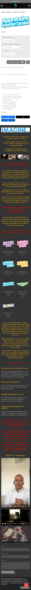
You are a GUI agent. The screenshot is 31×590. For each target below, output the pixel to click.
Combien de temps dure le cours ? (12, 394)
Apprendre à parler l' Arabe (8, 292)
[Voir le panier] (29, 6)
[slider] (7, 506)
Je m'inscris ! (4, 112)
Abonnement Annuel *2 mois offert (11, 44)
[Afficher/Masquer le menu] (1, 6)
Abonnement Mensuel (8, 37)
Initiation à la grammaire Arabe (22, 272)
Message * (3, 560)
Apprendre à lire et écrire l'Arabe (8, 252)
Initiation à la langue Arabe (23, 252)
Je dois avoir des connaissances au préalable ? (12, 407)
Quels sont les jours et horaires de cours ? (15, 368)
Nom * (2, 546)
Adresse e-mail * (5, 553)
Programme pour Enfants (8, 314)
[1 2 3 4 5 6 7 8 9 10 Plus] (3, 62)
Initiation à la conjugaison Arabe (8, 272)
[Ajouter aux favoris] (28, 62)
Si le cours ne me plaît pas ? (10, 382)
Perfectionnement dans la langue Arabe (22, 293)
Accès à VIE (5, 51)
